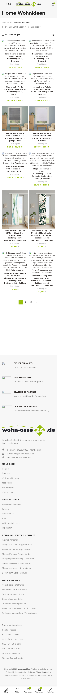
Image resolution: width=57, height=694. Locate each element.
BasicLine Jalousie (10, 635)
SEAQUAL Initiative (11, 653)
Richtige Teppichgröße (12, 658)
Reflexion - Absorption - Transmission (19, 613)
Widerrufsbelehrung (11, 523)
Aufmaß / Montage (11, 540)
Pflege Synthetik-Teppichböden (16, 549)
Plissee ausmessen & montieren (16, 568)
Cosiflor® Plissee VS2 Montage (16, 563)
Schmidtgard (15, 64)
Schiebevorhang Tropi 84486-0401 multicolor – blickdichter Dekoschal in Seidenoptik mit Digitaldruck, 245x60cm (42, 235)
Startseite (6, 22)
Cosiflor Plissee (9, 630)
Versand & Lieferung (11, 504)
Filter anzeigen (12, 35)
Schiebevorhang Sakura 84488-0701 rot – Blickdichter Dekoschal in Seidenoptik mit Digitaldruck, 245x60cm (14, 278)
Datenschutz (8, 514)
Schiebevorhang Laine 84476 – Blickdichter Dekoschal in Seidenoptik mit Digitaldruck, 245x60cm (15, 235)
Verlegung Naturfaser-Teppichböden (19, 608)
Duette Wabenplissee (12, 625)
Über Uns (6, 474)
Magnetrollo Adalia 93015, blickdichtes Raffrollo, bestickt (15, 169)
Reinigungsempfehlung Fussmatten (18, 559)
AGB (4, 519)
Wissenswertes (11, 580)
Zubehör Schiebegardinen (14, 604)
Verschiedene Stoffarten (13, 585)
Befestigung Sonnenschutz (14, 573)
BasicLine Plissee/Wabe (13, 639)
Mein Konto (7, 483)
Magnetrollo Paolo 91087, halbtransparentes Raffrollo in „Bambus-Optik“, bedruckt (42, 174)
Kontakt (5, 469)
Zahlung (5, 509)
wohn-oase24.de (24, 669)
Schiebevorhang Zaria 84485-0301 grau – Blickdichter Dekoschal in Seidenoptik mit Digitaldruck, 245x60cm (42, 280)
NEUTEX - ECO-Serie (11, 644)
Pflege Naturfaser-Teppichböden (17, 545)
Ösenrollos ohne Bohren (13, 599)
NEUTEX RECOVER (11, 649)
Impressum (7, 528)
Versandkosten (42, 672)
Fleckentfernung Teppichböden (16, 554)
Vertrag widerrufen (10, 478)
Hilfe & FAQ (7, 492)
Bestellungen (8, 488)
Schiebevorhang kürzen (13, 594)
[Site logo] (28, 4)
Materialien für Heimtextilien (14, 590)
